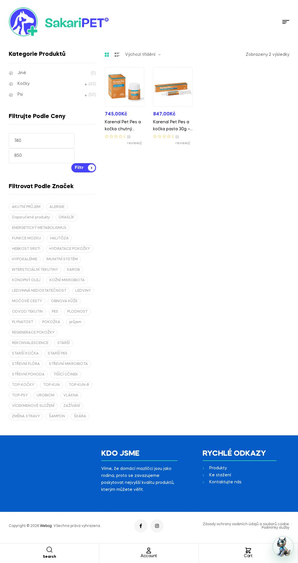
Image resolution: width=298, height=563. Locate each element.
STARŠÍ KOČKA (25, 353)
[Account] (149, 550)
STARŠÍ (63, 343)
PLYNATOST (22, 322)
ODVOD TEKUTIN (27, 311)
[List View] (117, 55)
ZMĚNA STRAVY (26, 416)
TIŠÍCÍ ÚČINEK (66, 374)
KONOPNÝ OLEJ (26, 280)
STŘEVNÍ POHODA (28, 374)
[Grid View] (107, 55)
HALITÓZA (59, 238)
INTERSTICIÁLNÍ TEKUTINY (35, 270)
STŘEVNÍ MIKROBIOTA (68, 364)
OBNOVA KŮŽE (64, 301)
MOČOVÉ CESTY (27, 301)
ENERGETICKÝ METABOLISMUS (39, 228)
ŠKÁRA (80, 416)
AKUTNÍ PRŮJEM (26, 207)
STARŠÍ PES (58, 353)
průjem (75, 322)
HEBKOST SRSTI (26, 249)
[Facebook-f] (140, 525)
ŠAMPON (57, 416)
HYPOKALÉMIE (24, 259)
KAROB (73, 270)
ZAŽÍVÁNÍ (71, 406)
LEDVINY (83, 291)
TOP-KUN (51, 385)
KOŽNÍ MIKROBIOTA (67, 280)
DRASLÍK (66, 217)
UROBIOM (45, 395)
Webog (46, 526)
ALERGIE (56, 207)
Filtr (79, 168)
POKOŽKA (51, 322)
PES (55, 311)
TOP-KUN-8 (79, 385)
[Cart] (248, 550)
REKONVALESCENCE (30, 343)
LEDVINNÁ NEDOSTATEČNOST (39, 291)
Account (149, 556)
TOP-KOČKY (23, 385)
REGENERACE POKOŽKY (33, 332)
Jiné (21, 73)
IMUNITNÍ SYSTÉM (62, 259)
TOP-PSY (20, 395)
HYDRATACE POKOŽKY (69, 249)
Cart (248, 556)
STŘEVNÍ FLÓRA (26, 364)
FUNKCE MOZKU (26, 238)
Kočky (23, 84)
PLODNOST (77, 311)
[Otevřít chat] (283, 546)
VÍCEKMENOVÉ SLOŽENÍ (33, 406)
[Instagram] (157, 525)
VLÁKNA (70, 395)
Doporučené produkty (31, 217)
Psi (20, 94)
